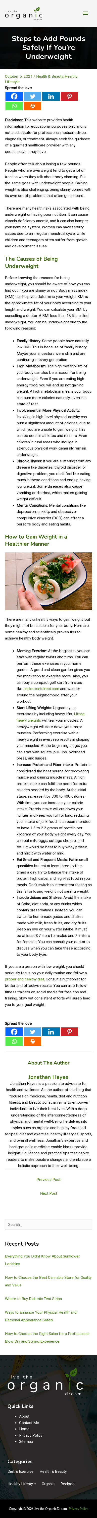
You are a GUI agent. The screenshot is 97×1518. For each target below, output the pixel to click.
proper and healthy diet (24, 979)
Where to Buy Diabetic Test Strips (33, 1299)
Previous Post (48, 1179)
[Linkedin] (51, 96)
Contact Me (29, 1423)
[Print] (32, 106)
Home (24, 1429)
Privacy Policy (30, 1435)
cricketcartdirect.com (41, 689)
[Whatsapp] (14, 106)
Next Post (48, 1193)
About (24, 1416)
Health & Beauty (49, 76)
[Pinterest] (69, 96)
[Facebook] (14, 96)
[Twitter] (32, 96)
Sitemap (26, 1441)
